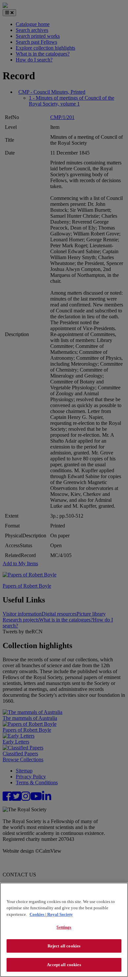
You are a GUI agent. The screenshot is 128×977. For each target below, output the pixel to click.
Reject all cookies (64, 945)
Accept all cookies (64, 964)
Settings (63, 927)
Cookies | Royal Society (51, 914)
